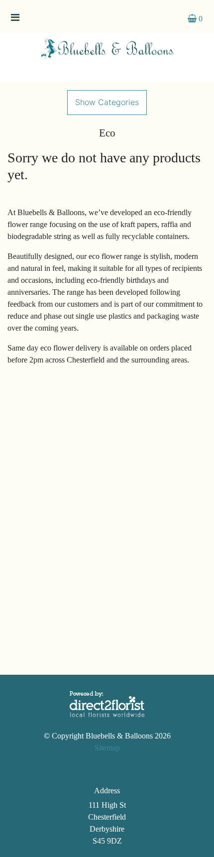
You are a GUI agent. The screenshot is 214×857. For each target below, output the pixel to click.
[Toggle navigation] (14, 19)
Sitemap (107, 747)
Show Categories (107, 102)
